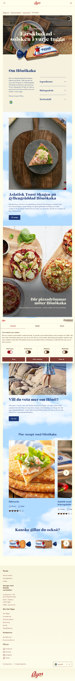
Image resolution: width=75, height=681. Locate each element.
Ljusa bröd (26, 12)
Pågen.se (6, 12)
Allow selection (37, 359)
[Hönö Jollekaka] (20, 542)
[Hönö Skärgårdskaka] (46, 542)
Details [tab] (37, 326)
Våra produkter (16, 12)
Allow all (61, 359)
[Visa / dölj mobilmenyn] (71, 3)
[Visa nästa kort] (66, 473)
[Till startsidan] (37, 3)
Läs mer (13, 419)
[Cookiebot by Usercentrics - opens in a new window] (65, 320)
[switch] (28, 352)
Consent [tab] (13, 326)
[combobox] (62, 664)
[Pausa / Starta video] (69, 19)
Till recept (14, 217)
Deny (13, 359)
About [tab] (62, 326)
